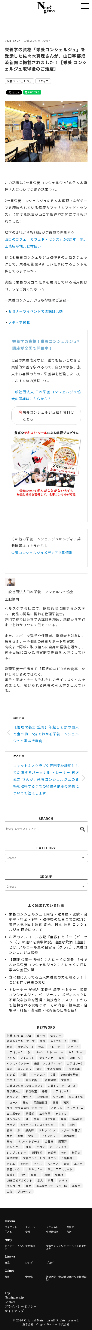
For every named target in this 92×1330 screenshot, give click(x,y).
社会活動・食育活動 (56, 1278)
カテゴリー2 (58, 1041)
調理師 (62, 1141)
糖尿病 (76, 1152)
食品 (41, 1046)
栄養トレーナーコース (62, 1085)
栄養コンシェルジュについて (25, 1085)
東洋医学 (12, 1158)
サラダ (11, 1124)
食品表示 (77, 1119)
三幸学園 (44, 1113)
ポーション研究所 (76, 1246)
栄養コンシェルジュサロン (39, 1158)
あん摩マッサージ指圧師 (51, 1186)
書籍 (45, 1091)
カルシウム (14, 1147)
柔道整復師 (40, 1102)
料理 (51, 1180)
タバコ (63, 1180)
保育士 (35, 1175)
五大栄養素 (73, 1069)
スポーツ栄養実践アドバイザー (26, 1108)
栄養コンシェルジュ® (37, 40)
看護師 (30, 1113)
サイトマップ (14, 1311)
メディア (43, 81)
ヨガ (23, 1175)
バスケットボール (29, 1141)
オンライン (14, 1119)
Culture (9, 1270)
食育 (39, 1069)
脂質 (9, 1130)
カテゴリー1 (76, 1052)
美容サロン (14, 1169)
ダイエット (27, 1058)
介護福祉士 (68, 1158)
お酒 (23, 1074)
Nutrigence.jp (14, 1297)
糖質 (66, 1102)
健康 (9, 1069)
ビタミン (12, 1097)
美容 (64, 1152)
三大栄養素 (14, 1113)
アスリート (14, 1080)
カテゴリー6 (14, 1052)
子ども (11, 1058)
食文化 (27, 1097)
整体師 (59, 1175)
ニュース (12, 1102)
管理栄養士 (33, 1080)
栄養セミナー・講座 (51, 1058)
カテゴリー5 (75, 1063)
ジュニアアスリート (60, 1169)
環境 (47, 1175)
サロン (41, 1147)
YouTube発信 (69, 1074)
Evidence (10, 1221)
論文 (25, 1102)
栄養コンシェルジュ (19, 81)
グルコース (14, 1186)
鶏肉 (9, 1141)
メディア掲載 (19, 322)
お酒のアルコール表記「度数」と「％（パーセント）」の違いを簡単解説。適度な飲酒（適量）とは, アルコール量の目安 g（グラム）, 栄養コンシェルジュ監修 (48, 944)
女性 (53, 1074)
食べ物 (41, 1035)
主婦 (72, 1124)
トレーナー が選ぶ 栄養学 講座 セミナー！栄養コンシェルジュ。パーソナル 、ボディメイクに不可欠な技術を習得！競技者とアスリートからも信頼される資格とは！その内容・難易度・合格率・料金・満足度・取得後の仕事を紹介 (48, 1000)
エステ (78, 1163)
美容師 (24, 1163)
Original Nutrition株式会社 (53, 1324)
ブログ (49, 1262)
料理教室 (31, 1091)
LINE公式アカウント (19, 1180)
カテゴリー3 (25, 1046)
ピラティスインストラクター (38, 1124)
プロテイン (24, 1191)
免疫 (63, 1119)
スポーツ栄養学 (70, 1130)
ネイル (38, 1163)
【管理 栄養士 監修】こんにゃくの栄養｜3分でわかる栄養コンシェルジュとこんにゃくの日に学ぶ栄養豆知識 (48, 964)
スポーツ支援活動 (76, 1277)
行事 (7, 1277)
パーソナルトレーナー (49, 1052)
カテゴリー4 (75, 1108)
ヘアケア (52, 1163)
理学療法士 (14, 1091)
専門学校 (37, 1152)
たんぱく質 (76, 1097)
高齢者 (52, 1152)
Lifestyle (10, 1256)
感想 (42, 1041)
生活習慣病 (54, 1069)
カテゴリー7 (60, 1091)
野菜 (9, 1046)
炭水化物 (42, 1097)
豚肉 (28, 1186)
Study (8, 1239)
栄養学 (65, 1080)
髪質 (66, 1163)
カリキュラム (34, 1169)
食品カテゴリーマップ (21, 1041)
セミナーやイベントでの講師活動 (35, 311)
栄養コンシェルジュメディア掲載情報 (42, 552)
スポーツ (75, 1058)
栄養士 (32, 1136)
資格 (74, 1041)
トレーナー (56, 1046)
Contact (10, 1302)
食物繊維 (50, 1080)
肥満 (55, 1102)
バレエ (11, 1163)
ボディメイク (58, 1147)
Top (7, 1293)
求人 (40, 1180)
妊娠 (20, 1136)
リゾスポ (58, 1097)
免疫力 (70, 1227)
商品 (9, 1136)
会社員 (49, 1141)
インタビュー (50, 1136)
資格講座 (30, 1246)
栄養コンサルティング (48, 1063)
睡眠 (28, 1147)
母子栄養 (50, 1119)
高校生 (76, 1186)
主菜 (9, 1191)
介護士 (11, 1175)
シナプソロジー (16, 1152)
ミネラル (56, 1108)
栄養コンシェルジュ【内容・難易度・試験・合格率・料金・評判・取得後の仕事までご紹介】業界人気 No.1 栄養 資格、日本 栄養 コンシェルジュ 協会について (48, 921)
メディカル (24, 1069)
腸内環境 (69, 1136)
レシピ (11, 1074)
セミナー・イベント (14, 1247)
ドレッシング (47, 1130)
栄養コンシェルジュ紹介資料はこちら (48, 416)
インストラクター (18, 1063)
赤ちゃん (61, 1113)
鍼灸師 (29, 1130)
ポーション (38, 1074)
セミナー (55, 1035)
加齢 (36, 1119)
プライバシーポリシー (21, 1306)
